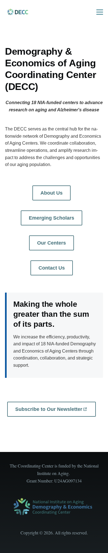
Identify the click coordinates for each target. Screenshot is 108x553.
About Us (51, 193)
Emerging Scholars (51, 218)
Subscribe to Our (48, 409)
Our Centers (51, 243)
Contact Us (51, 268)
